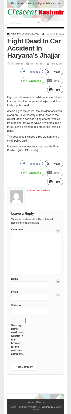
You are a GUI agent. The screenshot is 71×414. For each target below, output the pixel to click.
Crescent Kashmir (55, 34)
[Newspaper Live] (35, 11)
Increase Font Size (12, 63)
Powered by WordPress (29, 406)
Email (14, 292)
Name (14, 278)
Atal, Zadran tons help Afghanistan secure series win (35, 5)
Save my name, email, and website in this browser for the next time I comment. (17, 339)
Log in (13, 406)
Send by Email (57, 63)
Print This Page (37, 63)
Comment (17, 229)
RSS (46, 20)
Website (16, 305)
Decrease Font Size (8, 63)
